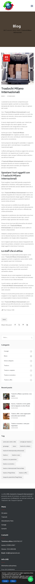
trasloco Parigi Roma (9, 473)
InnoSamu (12, 96)
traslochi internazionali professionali (13, 451)
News (3, 96)
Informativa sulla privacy (8, 566)
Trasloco (6, 365)
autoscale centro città (9, 442)
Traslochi (4, 517)
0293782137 (12, 541)
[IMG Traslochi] (8, 6)
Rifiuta (13, 581)
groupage (6, 446)
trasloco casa (16, 455)
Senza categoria (8, 361)
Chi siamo (4, 513)
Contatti (4, 529)
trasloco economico (8, 464)
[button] (30, 579)
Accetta (5, 581)
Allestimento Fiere (7, 521)
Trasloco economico (10, 375)
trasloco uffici (23, 473)
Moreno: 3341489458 (8, 549)
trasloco (5, 455)
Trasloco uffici (8, 380)
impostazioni (25, 578)
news (4, 319)
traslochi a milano (25, 446)
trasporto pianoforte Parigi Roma (12, 477)
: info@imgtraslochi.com (10, 553)
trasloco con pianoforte (10, 459)
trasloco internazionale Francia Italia (13, 468)
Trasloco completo (9, 370)
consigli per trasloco (26, 442)
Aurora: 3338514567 (8, 545)
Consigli (6, 351)
